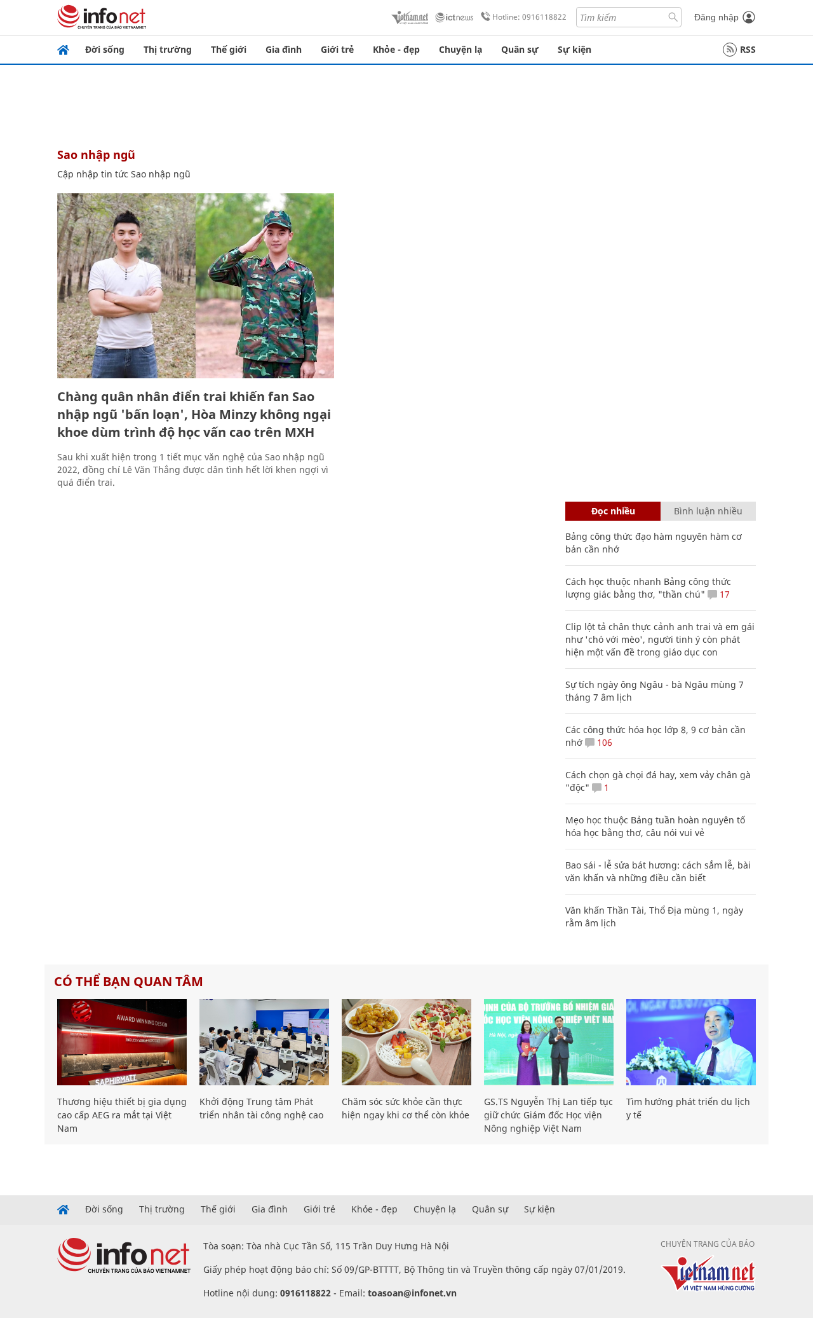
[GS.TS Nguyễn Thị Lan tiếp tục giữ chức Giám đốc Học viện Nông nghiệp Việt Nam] (549, 1042)
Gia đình (283, 49)
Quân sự (520, 49)
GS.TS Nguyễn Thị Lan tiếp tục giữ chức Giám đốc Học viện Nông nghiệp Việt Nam (548, 1114)
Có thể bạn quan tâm (128, 981)
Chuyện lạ (460, 49)
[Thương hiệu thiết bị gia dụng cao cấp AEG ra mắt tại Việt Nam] (122, 1042)
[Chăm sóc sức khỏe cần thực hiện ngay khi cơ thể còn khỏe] (406, 1042)
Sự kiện (574, 49)
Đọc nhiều (613, 511)
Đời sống (104, 49)
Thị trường (168, 49)
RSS (748, 49)
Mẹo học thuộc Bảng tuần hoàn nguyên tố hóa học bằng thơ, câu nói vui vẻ (655, 826)
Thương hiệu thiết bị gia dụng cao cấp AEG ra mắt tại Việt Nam (122, 1114)
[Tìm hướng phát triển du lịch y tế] (691, 1042)
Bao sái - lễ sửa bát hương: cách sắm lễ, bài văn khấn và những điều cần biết (658, 871)
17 (723, 594)
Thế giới (228, 49)
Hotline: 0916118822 (529, 16)
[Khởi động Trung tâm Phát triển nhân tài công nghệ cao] (264, 1042)
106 (603, 742)
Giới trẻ (337, 49)
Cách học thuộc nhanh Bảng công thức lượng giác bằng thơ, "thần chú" (648, 587)
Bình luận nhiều (708, 511)
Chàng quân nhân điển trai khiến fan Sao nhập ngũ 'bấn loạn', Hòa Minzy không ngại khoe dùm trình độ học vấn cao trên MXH (194, 414)
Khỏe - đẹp (396, 49)
